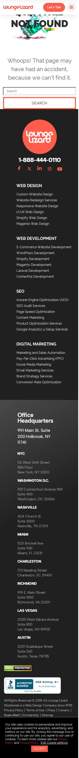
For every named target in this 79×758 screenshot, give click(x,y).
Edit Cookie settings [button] (19, 742)
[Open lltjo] (68, 7)
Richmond (27, 582)
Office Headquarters (35, 415)
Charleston (29, 560)
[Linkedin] (38, 166)
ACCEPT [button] (38, 748)
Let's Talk (51, 7)
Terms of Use (35, 713)
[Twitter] (28, 166)
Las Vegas (27, 609)
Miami (22, 533)
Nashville (27, 506)
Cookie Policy (60, 739)
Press (51, 713)
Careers (63, 713)
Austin (24, 636)
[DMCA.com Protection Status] (17, 668)
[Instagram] (48, 166)
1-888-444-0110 (38, 158)
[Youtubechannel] (58, 166)
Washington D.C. (33, 478)
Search (38, 101)
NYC (21, 452)
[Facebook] (17, 166)
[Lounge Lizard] (18, 7)
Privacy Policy (13, 713)
